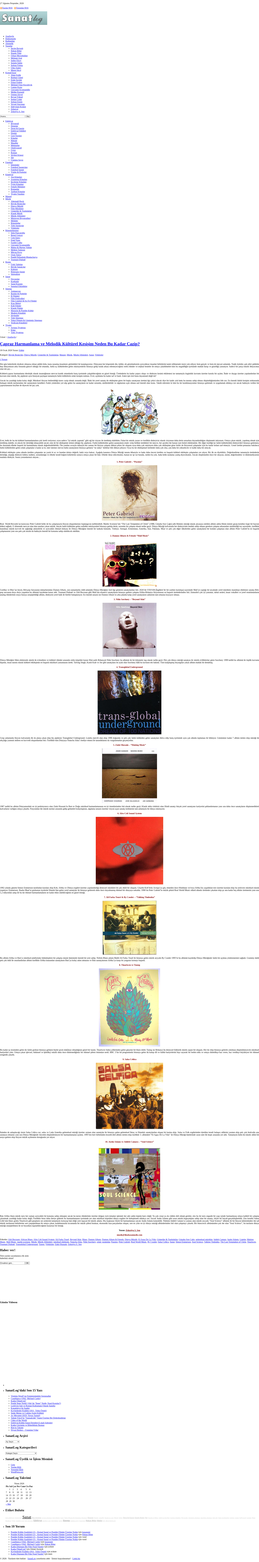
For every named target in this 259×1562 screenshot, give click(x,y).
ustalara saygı (74, 1521)
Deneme (14, 126)
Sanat (7, 276)
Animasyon (16, 291)
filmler (99, 1520)
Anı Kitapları (16, 177)
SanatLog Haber (153, 1518)
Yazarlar (8, 46)
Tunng (41, 1244)
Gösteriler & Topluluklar (21, 211)
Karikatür (15, 281)
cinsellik (101, 1518)
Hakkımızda (10, 39)
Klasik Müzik (16, 213)
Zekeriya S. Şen (17, 111)
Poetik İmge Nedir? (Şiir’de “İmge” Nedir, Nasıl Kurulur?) (36, 1403)
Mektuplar (15, 145)
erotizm (249, 1518)
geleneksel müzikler (204, 1239)
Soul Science (197, 1242)
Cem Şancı (15, 238)
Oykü (13, 150)
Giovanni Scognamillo (20, 90)
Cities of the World (19, 1420)
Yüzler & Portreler (19, 172)
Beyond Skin (75, 1239)
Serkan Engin (16, 102)
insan (62, 1518)
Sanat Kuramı (17, 284)
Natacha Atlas (76, 1242)
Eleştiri (14, 133)
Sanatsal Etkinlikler (19, 286)
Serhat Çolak (16, 99)
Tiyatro (8, 325)
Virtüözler (15, 228)
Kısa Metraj (16, 303)
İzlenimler (15, 165)
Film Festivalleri (18, 298)
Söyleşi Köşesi (17, 155)
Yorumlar (17, 1469)
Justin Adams (233, 1239)
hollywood (242, 1518)
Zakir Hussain (61, 1244)
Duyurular (15, 279)
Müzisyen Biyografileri (20, 218)
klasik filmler (139, 1518)
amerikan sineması (206, 1518)
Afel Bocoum (14, 1239)
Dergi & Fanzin (17, 128)
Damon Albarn (94, 1239)
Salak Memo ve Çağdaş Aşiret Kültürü (27, 1413)
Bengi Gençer (17, 235)
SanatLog (8, 1521)
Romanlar (15, 189)
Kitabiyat (9, 174)
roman (237, 1518)
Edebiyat (9, 121)
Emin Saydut (16, 80)
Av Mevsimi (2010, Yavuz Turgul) (25, 1415)
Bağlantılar (10, 41)
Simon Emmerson (183, 1242)
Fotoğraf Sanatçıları (19, 167)
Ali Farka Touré (62, 1239)
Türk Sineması (17, 318)
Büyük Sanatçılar (18, 267)
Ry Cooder (152, 1242)
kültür (120, 1518)
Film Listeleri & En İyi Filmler (24, 301)
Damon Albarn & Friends (113, 1239)
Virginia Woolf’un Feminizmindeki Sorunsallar (31, 1396)
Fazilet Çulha (16, 242)
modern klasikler (175, 1518)
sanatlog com (46, 1521)
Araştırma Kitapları (19, 179)
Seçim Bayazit (17, 48)
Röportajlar (15, 223)
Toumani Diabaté (18, 259)
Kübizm (14, 269)
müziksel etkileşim (61, 1242)
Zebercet (14, 109)
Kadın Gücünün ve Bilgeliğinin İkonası (27, 1425)
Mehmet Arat (16, 58)
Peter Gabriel (124, 1242)
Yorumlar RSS (22, 8)
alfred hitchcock (110, 1521)
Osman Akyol (17, 94)
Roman (14, 153)
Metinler (14, 221)
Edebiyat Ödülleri (18, 131)
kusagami (82, 1521)
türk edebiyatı (9, 1518)
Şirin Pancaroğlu (18, 233)
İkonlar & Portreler (19, 293)
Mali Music (11, 1242)
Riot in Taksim (17, 1427)
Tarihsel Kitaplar (18, 191)
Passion (114, 1242)
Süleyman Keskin (18, 107)
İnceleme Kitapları (18, 182)
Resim (8, 262)
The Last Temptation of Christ (233, 1242)
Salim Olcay (16, 60)
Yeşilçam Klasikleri (19, 323)
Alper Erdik (16, 75)
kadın (60, 1521)
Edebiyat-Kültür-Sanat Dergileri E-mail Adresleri (31, 1423)
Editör (21, 350)
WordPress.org (17, 1472)
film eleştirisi (36, 1518)
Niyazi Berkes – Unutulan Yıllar (24, 1430)
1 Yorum (3, 359)
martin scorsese (23, 1242)
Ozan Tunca (16, 255)
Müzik (8, 199)
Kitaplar (14, 138)
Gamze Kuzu (16, 87)
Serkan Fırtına (17, 65)
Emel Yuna (15, 240)
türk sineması (29, 1521)
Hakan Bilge (16, 51)
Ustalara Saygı (17, 160)
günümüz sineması (194, 1518)
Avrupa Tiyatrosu (18, 327)
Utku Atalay (16, 68)
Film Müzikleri (17, 208)
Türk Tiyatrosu (17, 332)
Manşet (8, 196)
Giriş (13, 1465)
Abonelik (9, 43)
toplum (232, 1518)
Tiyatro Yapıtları (17, 194)
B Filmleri (15, 296)
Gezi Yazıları (16, 136)
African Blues (27, 1239)
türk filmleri (56, 1518)
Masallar (14, 143)
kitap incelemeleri (223, 1518)
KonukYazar (10, 73)
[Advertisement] (31, 29)
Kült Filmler (16, 306)
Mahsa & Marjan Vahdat (21, 247)
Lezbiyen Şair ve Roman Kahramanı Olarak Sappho (33, 1406)
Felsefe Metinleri (18, 187)
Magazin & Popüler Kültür (22, 310)
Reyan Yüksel (17, 97)
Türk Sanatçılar (17, 225)
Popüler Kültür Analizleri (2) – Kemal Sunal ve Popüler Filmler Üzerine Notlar (44, 1532)
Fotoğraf (9, 162)
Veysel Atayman (18, 104)
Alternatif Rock (17, 201)
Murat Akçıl (16, 70)
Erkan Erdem (16, 82)
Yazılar (16, 1467)
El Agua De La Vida (147, 1239)
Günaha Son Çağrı (187, 1239)
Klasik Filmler (17, 308)
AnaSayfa (9, 36)
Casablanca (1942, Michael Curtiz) (25, 1398)
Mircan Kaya (16, 252)
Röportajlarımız (12, 230)
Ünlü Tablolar (17, 264)
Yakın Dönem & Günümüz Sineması (26, 320)
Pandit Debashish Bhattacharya (24, 257)
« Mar (8, 1504)
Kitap (13, 330)
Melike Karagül (17, 92)
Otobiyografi (16, 148)
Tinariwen (251, 1242)
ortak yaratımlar (103, 1242)
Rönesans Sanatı (18, 272)
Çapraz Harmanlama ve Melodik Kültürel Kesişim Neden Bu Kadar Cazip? (70, 343)
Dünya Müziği (17, 206)
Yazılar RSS (7, 8)
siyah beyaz (18, 1518)
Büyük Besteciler (18, 204)
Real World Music (138, 1242)
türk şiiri (215, 1518)
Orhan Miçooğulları (19, 56)
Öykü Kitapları (17, 184)
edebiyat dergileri (164, 1518)
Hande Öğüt (16, 53)
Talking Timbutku (211, 1242)
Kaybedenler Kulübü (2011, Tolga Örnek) (29, 1410)
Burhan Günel (17, 77)
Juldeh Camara (220, 1239)
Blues (84, 1239)
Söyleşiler (15, 315)
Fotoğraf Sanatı (17, 170)
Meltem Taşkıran (18, 250)
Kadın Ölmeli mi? (18, 1401)
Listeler (243, 1239)
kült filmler (54, 1521)
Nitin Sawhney (89, 1242)
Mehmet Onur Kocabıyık (21, 85)
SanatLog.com (109, 1518)
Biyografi (15, 123)
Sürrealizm (15, 274)
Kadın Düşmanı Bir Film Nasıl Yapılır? (27, 1547)
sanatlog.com (20, 1521)
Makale (14, 140)
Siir (12, 157)
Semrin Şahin (16, 63)
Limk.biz (76, 1558)
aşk (104, 1521)
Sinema (8, 289)
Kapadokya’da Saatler (20, 1408)
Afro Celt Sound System (43, 1239)
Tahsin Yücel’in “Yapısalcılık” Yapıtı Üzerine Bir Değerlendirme (38, 1418)
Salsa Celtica (163, 1242)
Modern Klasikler (18, 313)
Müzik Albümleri (18, 216)
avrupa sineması (47, 1518)
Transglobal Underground (27, 1244)
